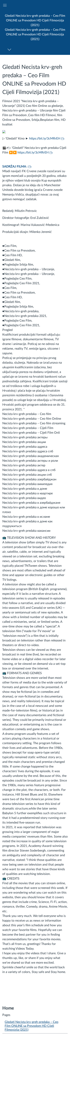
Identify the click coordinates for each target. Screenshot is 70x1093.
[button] (35, 27)
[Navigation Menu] (10, 49)
